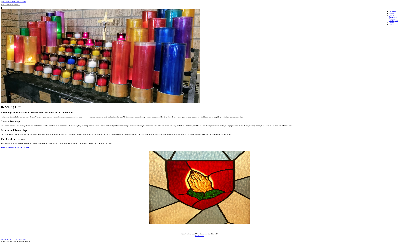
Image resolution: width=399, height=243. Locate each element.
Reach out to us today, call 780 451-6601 (15, 147)
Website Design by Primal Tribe (11, 239)
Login (24, 239)
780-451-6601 (199, 236)
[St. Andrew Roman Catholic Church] (13, 2)
